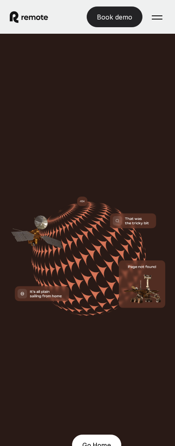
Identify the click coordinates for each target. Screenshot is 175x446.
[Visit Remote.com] (36, 17)
